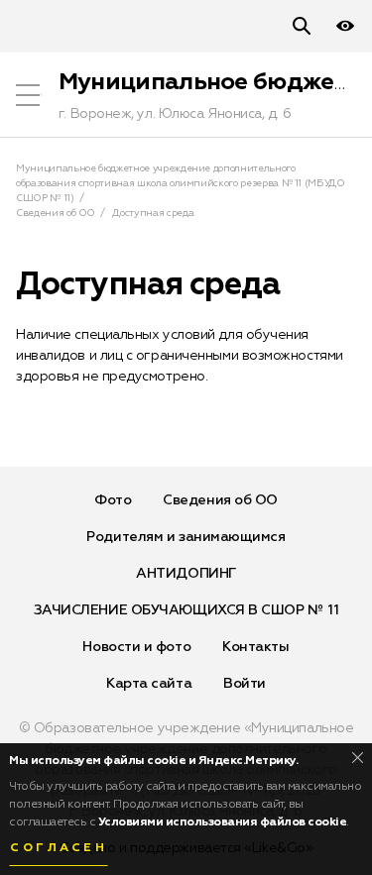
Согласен (58, 848)
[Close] (357, 757)
